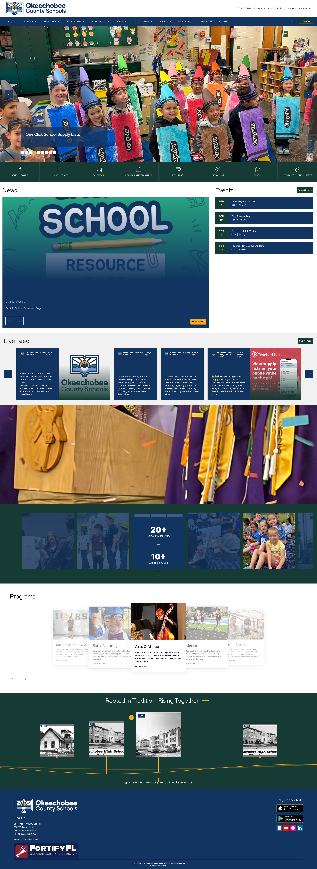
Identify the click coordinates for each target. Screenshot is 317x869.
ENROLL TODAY (243, 8)
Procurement (186, 21)
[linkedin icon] (300, 830)
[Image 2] (26, 152)
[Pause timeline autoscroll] (131, 717)
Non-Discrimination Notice (26, 839)
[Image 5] (38, 152)
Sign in (306, 21)
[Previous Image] (9, 94)
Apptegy (163, 865)
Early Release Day (240, 216)
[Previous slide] (14, 679)
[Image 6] (42, 152)
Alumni (223, 21)
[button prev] (8, 374)
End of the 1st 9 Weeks (243, 231)
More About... (63, 661)
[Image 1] (22, 152)
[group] (158, 637)
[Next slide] (25, 679)
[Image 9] (54, 152)
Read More (26, 394)
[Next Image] (308, 94)
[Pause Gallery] (23, 158)
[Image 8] (50, 152)
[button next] (309, 374)
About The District (276, 8)
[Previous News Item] (9, 321)
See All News (198, 321)
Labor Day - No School (243, 201)
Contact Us (259, 8)
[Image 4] (34, 152)
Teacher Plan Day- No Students (247, 246)
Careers (292, 8)
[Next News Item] (19, 321)
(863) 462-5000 (28, 834)
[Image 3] (30, 152)
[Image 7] (46, 152)
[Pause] (158, 575)
